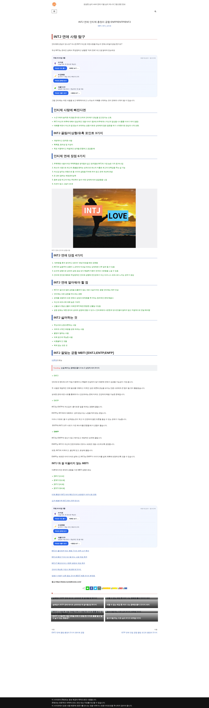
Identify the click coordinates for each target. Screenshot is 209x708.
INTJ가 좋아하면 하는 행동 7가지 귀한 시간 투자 (70, 551)
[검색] (155, 11)
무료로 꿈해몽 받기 (61, 80)
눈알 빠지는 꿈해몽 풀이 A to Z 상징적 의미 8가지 (80, 368)
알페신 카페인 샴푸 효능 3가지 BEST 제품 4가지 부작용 (73, 576)
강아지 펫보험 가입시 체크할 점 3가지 (66, 569)
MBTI (100, 26)
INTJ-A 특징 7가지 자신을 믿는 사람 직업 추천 (69, 557)
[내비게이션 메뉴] (54, 11)
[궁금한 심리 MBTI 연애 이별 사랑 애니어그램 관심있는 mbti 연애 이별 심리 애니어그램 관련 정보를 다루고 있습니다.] (55, 4)
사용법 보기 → (75, 93)
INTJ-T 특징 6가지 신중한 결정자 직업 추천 (68, 563)
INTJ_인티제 (106, 26)
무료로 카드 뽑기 (60, 68)
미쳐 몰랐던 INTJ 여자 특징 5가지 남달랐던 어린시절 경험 (74, 494)
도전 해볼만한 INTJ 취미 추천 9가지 (65, 501)
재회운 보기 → (74, 68)
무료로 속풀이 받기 (61, 93)
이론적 (54, 360)
